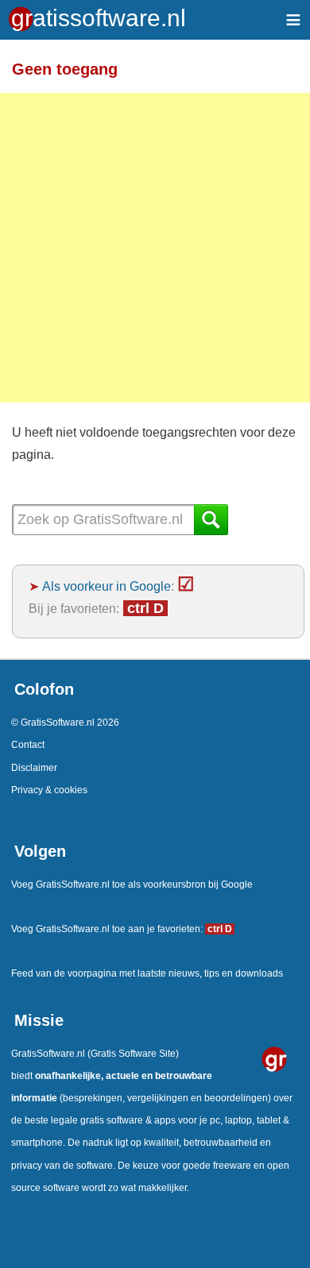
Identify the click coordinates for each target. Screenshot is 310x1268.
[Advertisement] (155, 248)
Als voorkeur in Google (106, 586)
